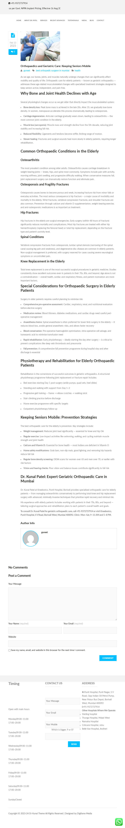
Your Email (73, 624)
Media (84, 20)
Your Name (18, 624)
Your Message (14, 584)
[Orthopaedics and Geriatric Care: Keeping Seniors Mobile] (13, 35)
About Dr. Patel (30, 20)
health (77, 71)
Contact (100, 20)
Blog (92, 20)
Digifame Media (84, 814)
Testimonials (73, 20)
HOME (18, 20)
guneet (27, 71)
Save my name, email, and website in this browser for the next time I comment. (48, 650)
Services (43, 20)
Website (12, 637)
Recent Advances (57, 20)
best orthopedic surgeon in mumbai (52, 71)
